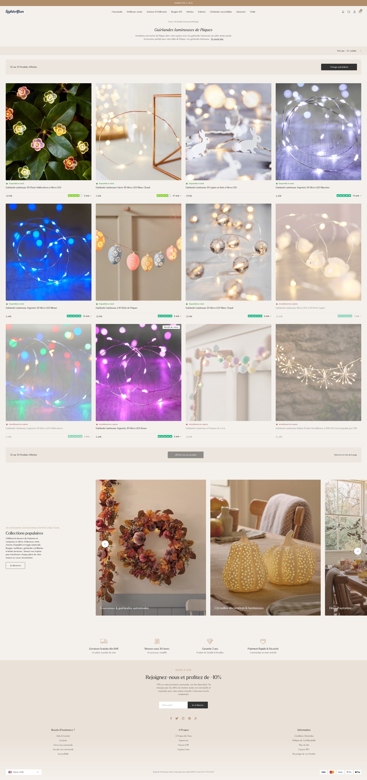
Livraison (63, 740)
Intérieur (190, 11)
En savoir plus (217, 39)
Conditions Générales (304, 736)
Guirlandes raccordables (221, 11)
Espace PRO (304, 749)
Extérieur (202, 11)
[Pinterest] (189, 718)
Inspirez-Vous (183, 749)
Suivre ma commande (63, 745)
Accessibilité (63, 753)
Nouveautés (117, 11)
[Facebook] (171, 718)
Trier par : (341, 50)
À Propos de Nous (183, 736)
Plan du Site (304, 745)
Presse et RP (183, 745)
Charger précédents (339, 67)
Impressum (183, 740)
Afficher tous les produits (185, 454)
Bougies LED (176, 11)
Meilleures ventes (134, 11)
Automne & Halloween (157, 11)
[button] (343, 11)
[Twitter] (176, 718)
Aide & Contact (63, 736)
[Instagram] (183, 718)
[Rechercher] (348, 11)
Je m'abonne (197, 705)
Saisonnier (241, 11)
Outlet (252, 11)
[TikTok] (195, 718)
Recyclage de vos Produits (303, 753)
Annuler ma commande (63, 749)
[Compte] (354, 11)
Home (170, 22)
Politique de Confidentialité (304, 740)
